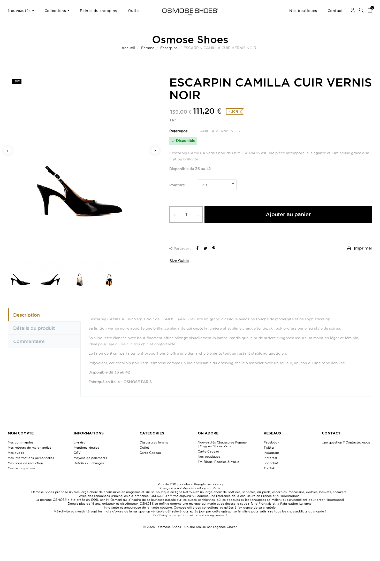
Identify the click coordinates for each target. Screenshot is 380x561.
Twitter (269, 447)
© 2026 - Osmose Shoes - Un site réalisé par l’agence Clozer (190, 526)
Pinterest (270, 457)
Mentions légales (86, 447)
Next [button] (155, 150)
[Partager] (197, 248)
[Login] (353, 11)
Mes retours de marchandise (29, 447)
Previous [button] (8, 150)
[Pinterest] (213, 248)
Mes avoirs (16, 452)
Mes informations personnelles (31, 457)
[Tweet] (205, 248)
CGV (77, 452)
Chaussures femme (154, 442)
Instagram (271, 452)
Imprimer (362, 248)
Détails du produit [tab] (34, 328)
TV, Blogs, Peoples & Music (218, 461)
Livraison (80, 442)
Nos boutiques (209, 456)
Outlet (144, 447)
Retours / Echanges (89, 463)
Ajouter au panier (288, 214)
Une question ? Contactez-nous (346, 442)
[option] (81, 164)
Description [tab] (26, 314)
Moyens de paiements (90, 457)
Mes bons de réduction (25, 463)
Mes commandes (20, 442)
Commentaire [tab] (29, 341)
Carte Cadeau (150, 452)
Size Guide (179, 261)
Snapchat (271, 463)
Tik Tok (269, 468)
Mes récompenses (21, 468)
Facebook (271, 442)
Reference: (178, 131)
